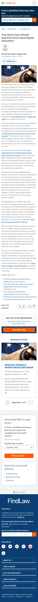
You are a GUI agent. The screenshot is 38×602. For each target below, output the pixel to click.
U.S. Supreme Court (24, 29)
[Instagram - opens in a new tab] (24, 546)
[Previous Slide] (8, 402)
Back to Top (20, 492)
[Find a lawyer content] (34, 566)
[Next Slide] (30, 402)
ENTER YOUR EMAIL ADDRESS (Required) (15, 530)
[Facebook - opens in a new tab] (3, 546)
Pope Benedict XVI (19, 117)
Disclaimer (19, 597)
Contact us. (20, 517)
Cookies (28, 597)
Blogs (3, 29)
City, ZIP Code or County (13, 443)
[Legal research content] (34, 579)
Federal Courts (12, 29)
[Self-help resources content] (34, 573)
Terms (4, 597)
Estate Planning (11, 474)
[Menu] (3, 3)
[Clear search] (31, 447)
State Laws (10, 480)
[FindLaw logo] (11, 3)
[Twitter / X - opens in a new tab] (17, 546)
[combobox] (19, 447)
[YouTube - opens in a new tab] (10, 546)
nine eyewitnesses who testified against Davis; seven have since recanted (16, 152)
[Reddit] (30, 546)
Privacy (10, 597)
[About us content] (34, 560)
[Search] (34, 3)
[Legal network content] (34, 586)
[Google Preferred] (3, 553)
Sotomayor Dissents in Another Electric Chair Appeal (19, 365)
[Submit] (34, 534)
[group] (19, 374)
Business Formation (13, 477)
